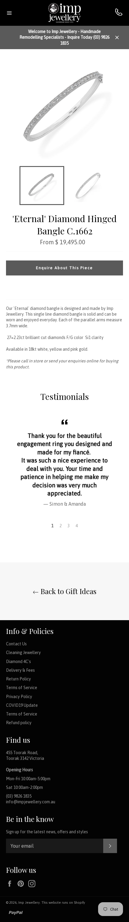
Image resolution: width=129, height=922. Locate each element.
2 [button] (60, 525)
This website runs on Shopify (63, 902)
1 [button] (52, 525)
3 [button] (69, 525)
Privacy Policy (19, 696)
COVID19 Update (22, 705)
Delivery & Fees (20, 670)
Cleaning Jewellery (23, 652)
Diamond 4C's (18, 661)
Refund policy (19, 722)
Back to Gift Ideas (67, 591)
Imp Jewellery (29, 902)
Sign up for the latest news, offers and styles (47, 831)
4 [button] (77, 525)
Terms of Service (21, 687)
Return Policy (18, 679)
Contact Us (16, 643)
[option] (64, 462)
